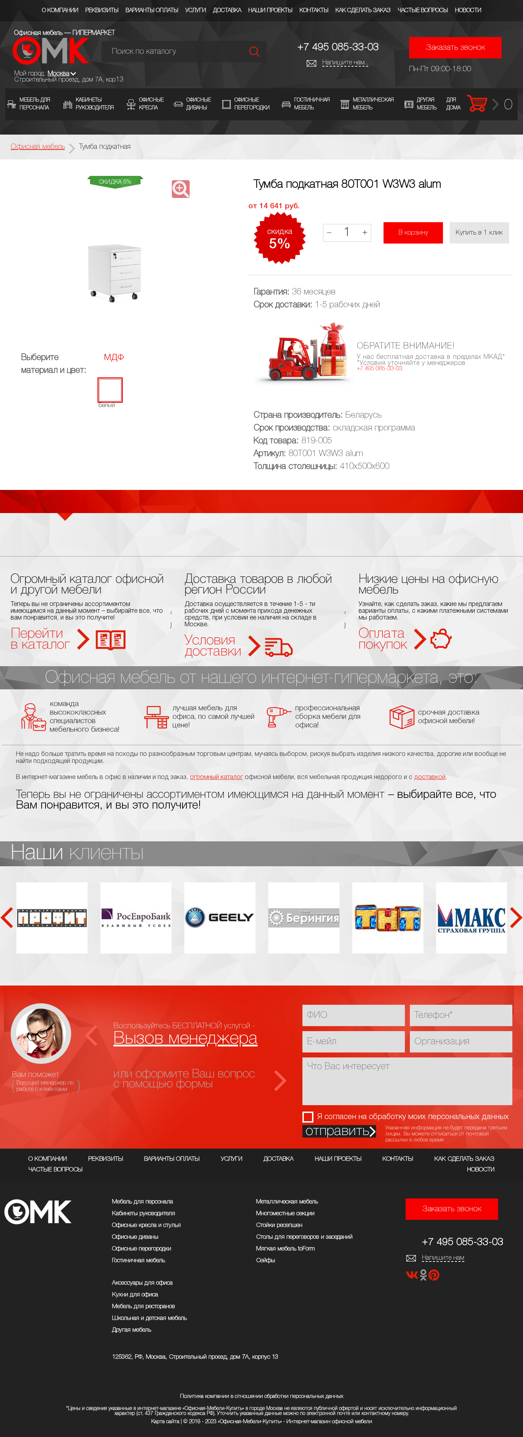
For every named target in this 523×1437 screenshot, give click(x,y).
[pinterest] (433, 1277)
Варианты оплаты (152, 10)
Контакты (314, 10)
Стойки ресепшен (279, 1225)
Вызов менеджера (185, 1039)
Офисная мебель (38, 147)
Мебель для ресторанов (143, 1306)
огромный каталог (216, 777)
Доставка (227, 10)
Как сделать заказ (363, 10)
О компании (60, 10)
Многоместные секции (285, 1213)
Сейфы (265, 1260)
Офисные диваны (135, 1237)
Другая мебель (131, 1330)
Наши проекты (270, 10)
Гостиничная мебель (138, 1260)
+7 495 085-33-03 (338, 47)
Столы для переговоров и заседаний (304, 1237)
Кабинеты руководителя (143, 1213)
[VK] (413, 1277)
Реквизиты (101, 10)
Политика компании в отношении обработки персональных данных (261, 1396)
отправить (337, 1131)
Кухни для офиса (135, 1294)
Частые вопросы (423, 10)
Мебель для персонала (142, 1202)
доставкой (429, 777)
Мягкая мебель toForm (285, 1249)
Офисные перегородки (141, 1249)
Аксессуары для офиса (142, 1283)
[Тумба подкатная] (115, 251)
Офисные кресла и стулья (146, 1225)
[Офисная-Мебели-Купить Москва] (50, 63)
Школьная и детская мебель (149, 1318)
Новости (468, 10)
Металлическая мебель (287, 1202)
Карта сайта (165, 1421)
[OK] (424, 1277)
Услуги (195, 10)
